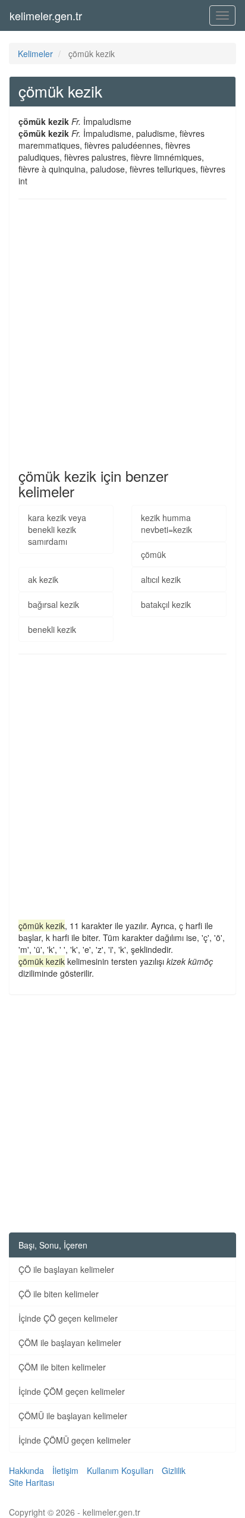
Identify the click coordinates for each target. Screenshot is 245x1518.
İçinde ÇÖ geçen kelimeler (68, 1318)
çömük (153, 554)
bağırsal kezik (53, 604)
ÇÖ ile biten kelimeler (58, 1294)
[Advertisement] (122, 333)
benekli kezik (52, 629)
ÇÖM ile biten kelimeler (62, 1367)
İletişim (65, 1470)
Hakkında (26, 1470)
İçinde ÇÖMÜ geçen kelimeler (74, 1440)
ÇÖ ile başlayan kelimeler (66, 1269)
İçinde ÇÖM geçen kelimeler (71, 1391)
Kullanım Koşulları (120, 1470)
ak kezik (43, 579)
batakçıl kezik (166, 604)
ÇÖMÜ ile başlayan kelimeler (72, 1416)
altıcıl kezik (161, 579)
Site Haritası (31, 1482)
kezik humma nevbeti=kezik (166, 523)
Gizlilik (174, 1470)
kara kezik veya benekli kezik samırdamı (57, 529)
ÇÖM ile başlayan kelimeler (69, 1342)
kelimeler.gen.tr (46, 15)
